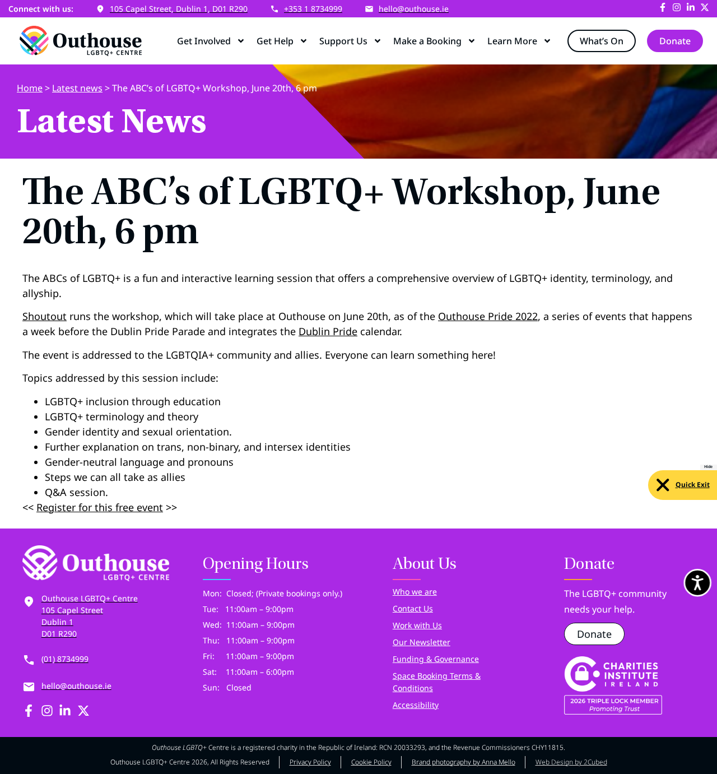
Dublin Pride (328, 331)
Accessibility (416, 704)
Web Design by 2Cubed (571, 762)
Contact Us (413, 608)
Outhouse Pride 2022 (488, 316)
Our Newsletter (421, 642)
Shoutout (44, 316)
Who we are (415, 591)
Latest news (77, 88)
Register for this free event (99, 507)
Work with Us (417, 625)
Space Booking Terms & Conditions (437, 681)
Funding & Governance (436, 659)
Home (30, 88)
